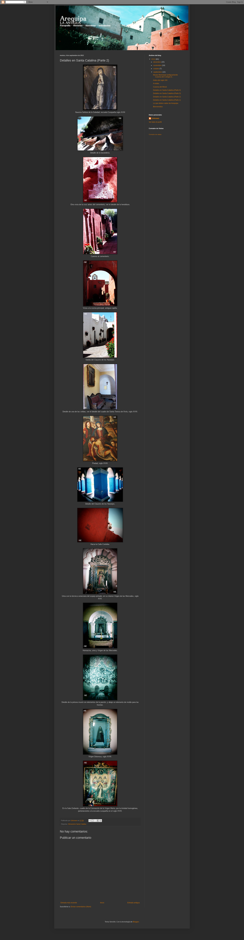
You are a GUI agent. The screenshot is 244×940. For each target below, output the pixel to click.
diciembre (157, 62)
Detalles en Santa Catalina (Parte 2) (167, 97)
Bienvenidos (158, 107)
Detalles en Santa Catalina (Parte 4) (167, 90)
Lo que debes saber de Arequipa (165, 103)
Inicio (102, 903)
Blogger (136, 922)
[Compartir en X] (95, 820)
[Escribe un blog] (92, 820)
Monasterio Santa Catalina (77, 824)
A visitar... (156, 83)
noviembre (157, 65)
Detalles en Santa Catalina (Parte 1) (167, 100)
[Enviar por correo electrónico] (89, 820)
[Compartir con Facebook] (97, 820)
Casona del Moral (160, 87)
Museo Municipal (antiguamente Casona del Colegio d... (165, 76)
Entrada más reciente (69, 903)
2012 (153, 59)
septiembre (157, 72)
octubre (156, 69)
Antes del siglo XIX (160, 80)
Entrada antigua (133, 903)
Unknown (155, 118)
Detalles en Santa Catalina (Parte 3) (167, 93)
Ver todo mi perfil (155, 122)
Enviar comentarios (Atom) (81, 907)
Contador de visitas (155, 134)
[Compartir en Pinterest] (100, 820)
